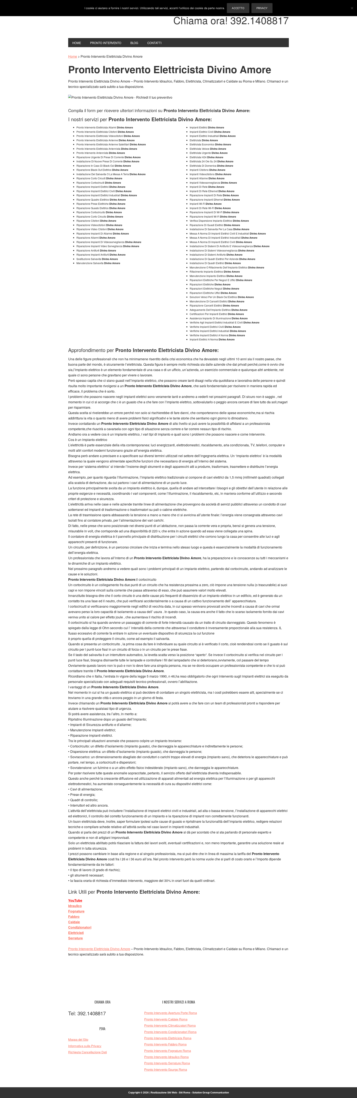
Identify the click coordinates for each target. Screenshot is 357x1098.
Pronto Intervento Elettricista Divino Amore (99, 948)
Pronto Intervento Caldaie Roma (165, 1019)
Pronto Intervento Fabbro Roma (165, 1044)
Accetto (238, 8)
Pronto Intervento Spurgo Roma (165, 1069)
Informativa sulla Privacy (84, 1046)
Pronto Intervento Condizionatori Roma (170, 1032)
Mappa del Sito (78, 1039)
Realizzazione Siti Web (164, 1092)
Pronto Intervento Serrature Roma (167, 1063)
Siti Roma (184, 1092)
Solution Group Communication (210, 1092)
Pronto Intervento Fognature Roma (167, 1050)
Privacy (262, 8)
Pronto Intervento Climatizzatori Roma (170, 1025)
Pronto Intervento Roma (96, 22)
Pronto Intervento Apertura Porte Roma (170, 1013)
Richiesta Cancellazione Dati (87, 1052)
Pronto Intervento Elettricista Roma (167, 1038)
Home (72, 56)
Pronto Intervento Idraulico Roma (166, 1057)
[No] (352, 8)
